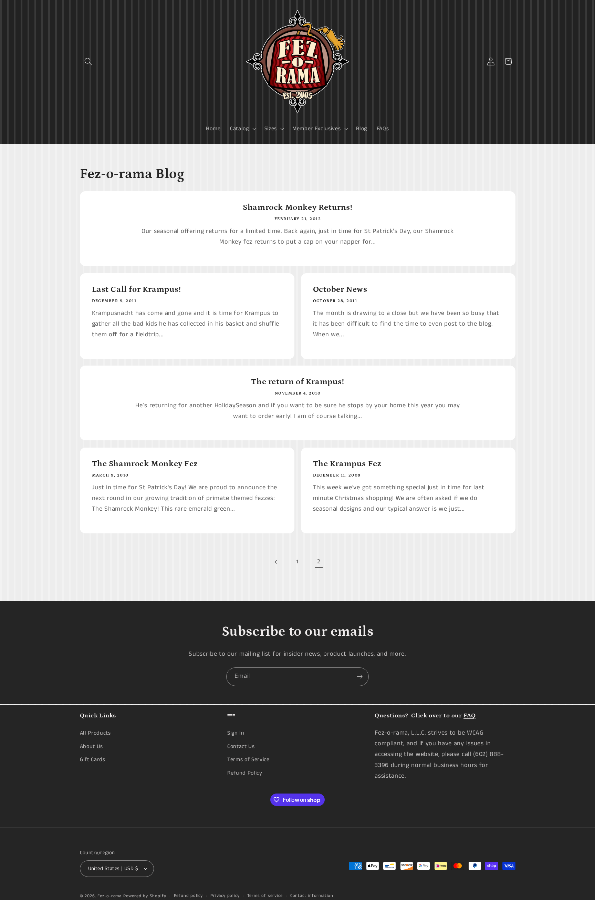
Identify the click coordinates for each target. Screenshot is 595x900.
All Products (95, 733)
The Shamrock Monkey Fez (145, 463)
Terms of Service (248, 760)
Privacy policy (224, 896)
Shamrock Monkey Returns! (297, 207)
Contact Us (241, 746)
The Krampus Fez (347, 463)
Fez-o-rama (109, 896)
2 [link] (319, 561)
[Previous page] (276, 562)
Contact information (311, 896)
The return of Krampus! (297, 381)
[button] (88, 61)
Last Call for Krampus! (136, 289)
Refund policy (188, 896)
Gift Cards (92, 760)
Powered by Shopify (144, 896)
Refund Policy (244, 773)
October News (340, 289)
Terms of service (265, 896)
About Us (91, 746)
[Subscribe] (359, 676)
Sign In (235, 733)
